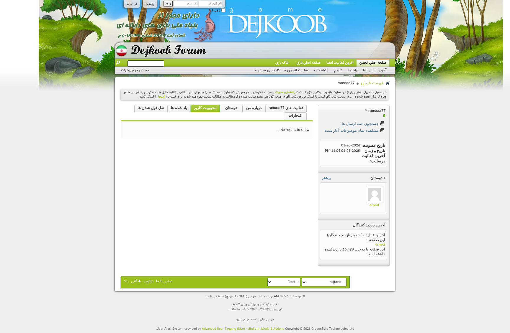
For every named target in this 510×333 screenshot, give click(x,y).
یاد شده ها (179, 108)
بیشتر (326, 178)
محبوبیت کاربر (205, 108)
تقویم (338, 70)
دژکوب (148, 281)
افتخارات (295, 116)
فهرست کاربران (372, 83)
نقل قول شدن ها (151, 108)
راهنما (150, 4)
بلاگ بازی (281, 62)
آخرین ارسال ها (374, 70)
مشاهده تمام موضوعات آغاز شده (352, 131)
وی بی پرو (242, 319)
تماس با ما (164, 281)
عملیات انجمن (298, 70)
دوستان (231, 108)
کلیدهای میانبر (269, 70)
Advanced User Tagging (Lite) (223, 329)
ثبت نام (132, 4)
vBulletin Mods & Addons (266, 329)
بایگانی (136, 281)
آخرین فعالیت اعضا (340, 62)
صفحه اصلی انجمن (372, 62)
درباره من (254, 108)
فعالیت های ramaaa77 (286, 108)
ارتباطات (322, 70)
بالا (126, 281)
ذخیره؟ (216, 11)
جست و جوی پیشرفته (135, 70)
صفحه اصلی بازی (309, 62)
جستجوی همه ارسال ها (361, 124)
